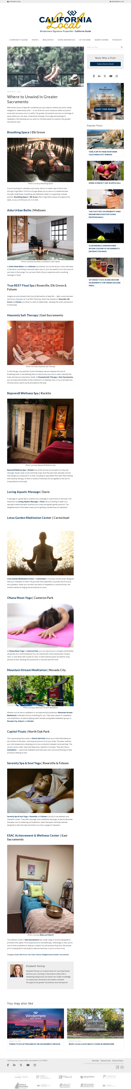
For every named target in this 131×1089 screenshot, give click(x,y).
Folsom (19, 302)
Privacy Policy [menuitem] (117, 1060)
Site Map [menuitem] (95, 1060)
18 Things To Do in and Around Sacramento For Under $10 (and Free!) (105, 283)
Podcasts (117, 40)
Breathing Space (18, 132)
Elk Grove (34, 197)
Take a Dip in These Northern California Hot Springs (103, 153)
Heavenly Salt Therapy (22, 315)
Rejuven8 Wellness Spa (23, 393)
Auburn (21, 721)
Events (35, 40)
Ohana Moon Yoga (19, 597)
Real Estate (48, 40)
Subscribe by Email (105, 64)
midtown (32, 266)
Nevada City (12, 721)
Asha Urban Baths (19, 210)
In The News (85, 40)
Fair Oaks (31, 954)
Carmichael (41, 579)
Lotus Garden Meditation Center (29, 517)
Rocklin (31, 470)
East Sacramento (66, 377)
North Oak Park (38, 738)
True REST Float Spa (20, 285)
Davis (42, 501)
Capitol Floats (16, 731)
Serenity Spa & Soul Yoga (24, 763)
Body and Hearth (47, 935)
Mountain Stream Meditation (27, 670)
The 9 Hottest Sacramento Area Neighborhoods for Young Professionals (105, 214)
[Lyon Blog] (65, 21)
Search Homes (101, 40)
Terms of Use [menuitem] (105, 1060)
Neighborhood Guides (50, 954)
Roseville (63, 299)
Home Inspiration (66, 40)
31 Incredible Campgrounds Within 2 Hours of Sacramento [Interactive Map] (104, 248)
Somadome (11, 750)
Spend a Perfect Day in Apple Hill (105, 183)
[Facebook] (94, 76)
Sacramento (64, 954)
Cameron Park (32, 651)
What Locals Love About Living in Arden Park (91, 1044)
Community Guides (18, 40)
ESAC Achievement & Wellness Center (33, 835)
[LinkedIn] (99, 76)
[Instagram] (117, 76)
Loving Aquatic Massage (23, 492)
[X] (105, 76)
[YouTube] (110, 76)
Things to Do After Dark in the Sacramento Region (34, 1044)
